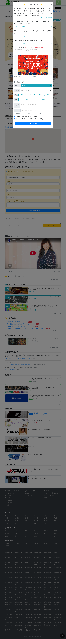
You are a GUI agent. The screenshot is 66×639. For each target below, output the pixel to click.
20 (21, 95)
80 (49, 95)
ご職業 (17, 90)
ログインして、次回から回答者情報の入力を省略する (30, 119)
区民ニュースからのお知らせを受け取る (26, 116)
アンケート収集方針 (47, 17)
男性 (27, 99)
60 (39, 95)
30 (26, 95)
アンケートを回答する (33, 123)
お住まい (17, 85)
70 (44, 95)
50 (35, 95)
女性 (43, 99)
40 (30, 95)
